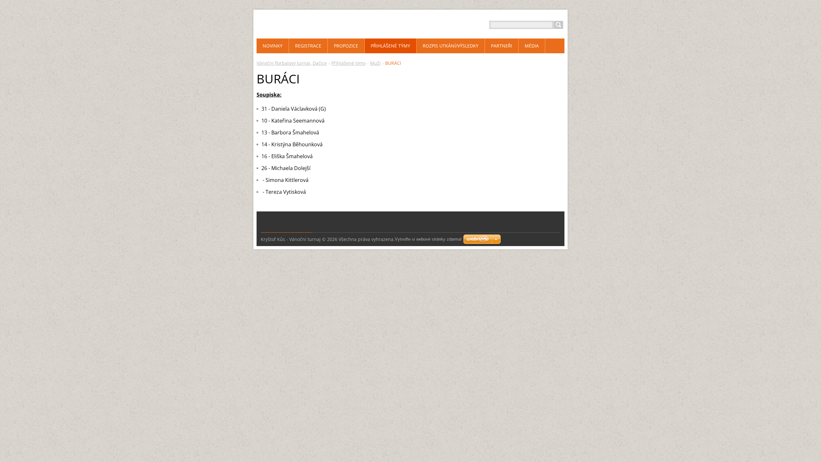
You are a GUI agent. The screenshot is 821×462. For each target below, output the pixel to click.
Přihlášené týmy (348, 63)
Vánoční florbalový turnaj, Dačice (292, 63)
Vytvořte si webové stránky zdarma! (428, 239)
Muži (375, 63)
